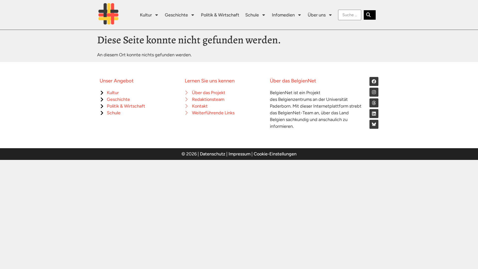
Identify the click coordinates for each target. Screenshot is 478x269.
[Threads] (373, 102)
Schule (252, 15)
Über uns (317, 15)
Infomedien (283, 15)
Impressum (239, 154)
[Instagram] (373, 92)
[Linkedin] (373, 113)
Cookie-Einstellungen (275, 154)
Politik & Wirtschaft (220, 15)
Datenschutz (212, 154)
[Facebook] (373, 81)
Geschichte (176, 15)
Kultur (146, 15)
